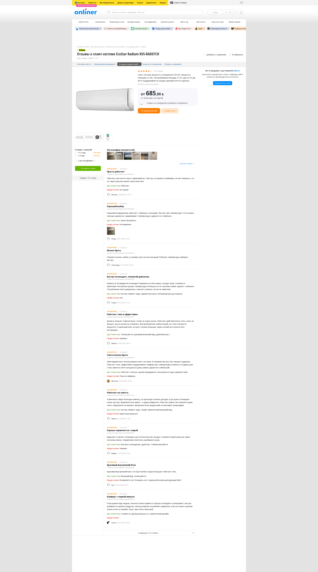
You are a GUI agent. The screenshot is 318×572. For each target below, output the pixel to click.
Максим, (114, 195)
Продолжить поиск (223, 83)
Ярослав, (114, 381)
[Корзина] (241, 12)
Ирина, (114, 419)
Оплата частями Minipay (116, 28)
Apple (200, 28)
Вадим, (114, 453)
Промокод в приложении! (89, 28)
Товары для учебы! (162, 28)
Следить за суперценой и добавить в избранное (167, 103)
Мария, (114, 343)
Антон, (113, 523)
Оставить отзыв (88, 168)
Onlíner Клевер (180, 2)
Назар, (113, 303)
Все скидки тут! (184, 28)
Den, (113, 485)
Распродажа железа (219, 28)
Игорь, (113, 239)
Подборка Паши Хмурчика (245, 28)
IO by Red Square (140, 28)
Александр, (115, 265)
